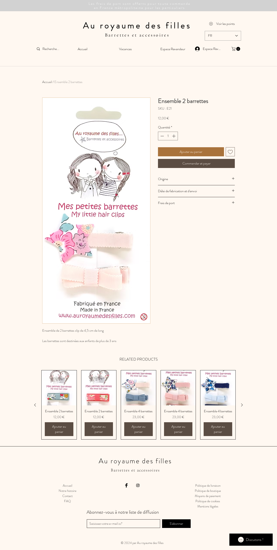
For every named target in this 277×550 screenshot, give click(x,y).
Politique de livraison (208, 485)
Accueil (47, 81)
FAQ (67, 501)
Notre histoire (67, 490)
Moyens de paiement (208, 496)
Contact (67, 496)
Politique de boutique (208, 490)
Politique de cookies (207, 501)
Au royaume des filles (137, 25)
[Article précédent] (35, 405)
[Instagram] (138, 485)
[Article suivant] (242, 405)
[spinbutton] (168, 136)
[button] (236, 49)
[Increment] (174, 136)
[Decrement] (162, 136)
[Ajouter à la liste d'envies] (230, 151)
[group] (138, 405)
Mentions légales (207, 506)
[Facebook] (126, 485)
